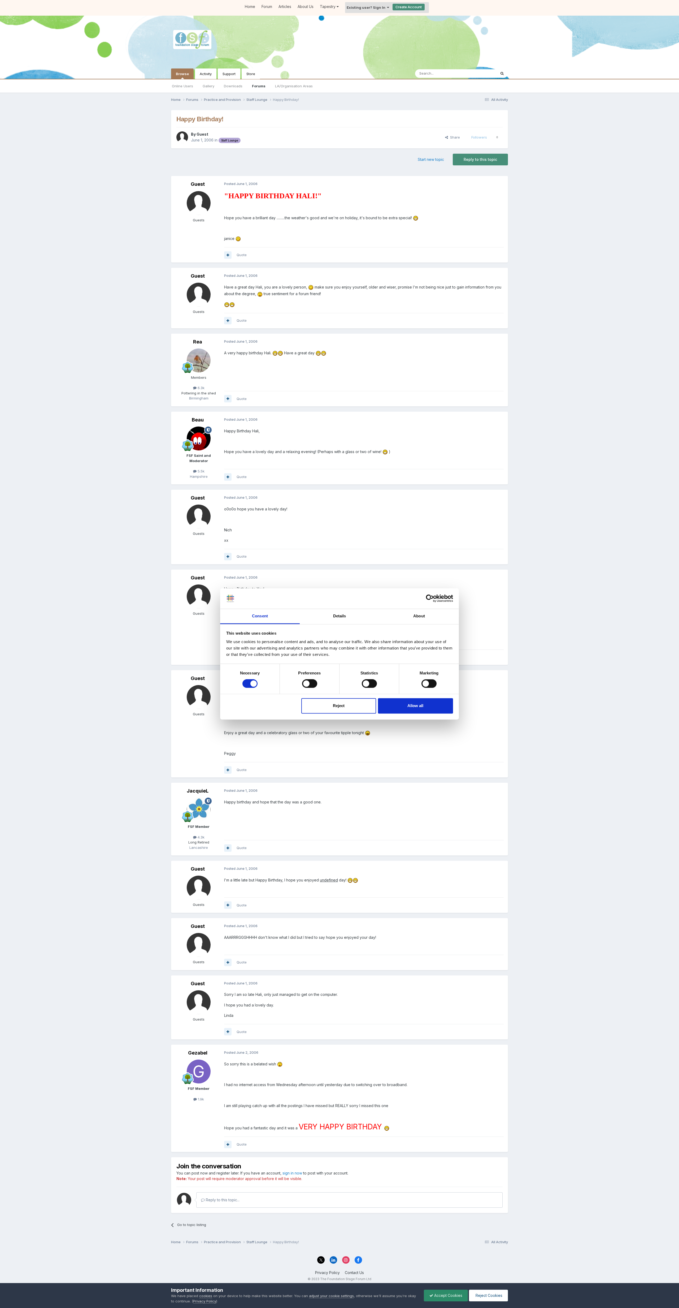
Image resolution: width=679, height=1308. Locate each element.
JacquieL (197, 791)
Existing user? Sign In (367, 7)
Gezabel (197, 1053)
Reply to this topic (480, 159)
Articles (284, 6)
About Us (306, 6)
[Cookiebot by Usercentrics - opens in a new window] (430, 599)
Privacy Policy (327, 1272)
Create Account (408, 7)
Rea (197, 342)
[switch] (309, 683)
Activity (206, 74)
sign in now (292, 1173)
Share (454, 137)
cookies (205, 1296)
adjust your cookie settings (331, 1296)
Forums (258, 86)
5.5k (200, 471)
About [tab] (419, 616)
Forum (267, 6)
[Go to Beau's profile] (199, 438)
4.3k (200, 837)
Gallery (208, 86)
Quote (242, 255)
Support (229, 74)
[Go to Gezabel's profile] (199, 1071)
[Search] (502, 73)
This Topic (480, 73)
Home (250, 6)
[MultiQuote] (228, 255)
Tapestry (328, 6)
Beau (198, 420)
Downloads (233, 86)
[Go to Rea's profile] (199, 360)
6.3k (200, 388)
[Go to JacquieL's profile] (199, 809)
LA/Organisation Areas (294, 86)
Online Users (182, 86)
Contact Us (354, 1272)
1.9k (200, 1099)
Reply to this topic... (222, 1200)
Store (250, 74)
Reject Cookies (488, 1295)
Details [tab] (339, 616)
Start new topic (431, 159)
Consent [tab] (260, 616)
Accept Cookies (447, 1295)
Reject (339, 705)
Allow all (415, 705)
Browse (182, 74)
